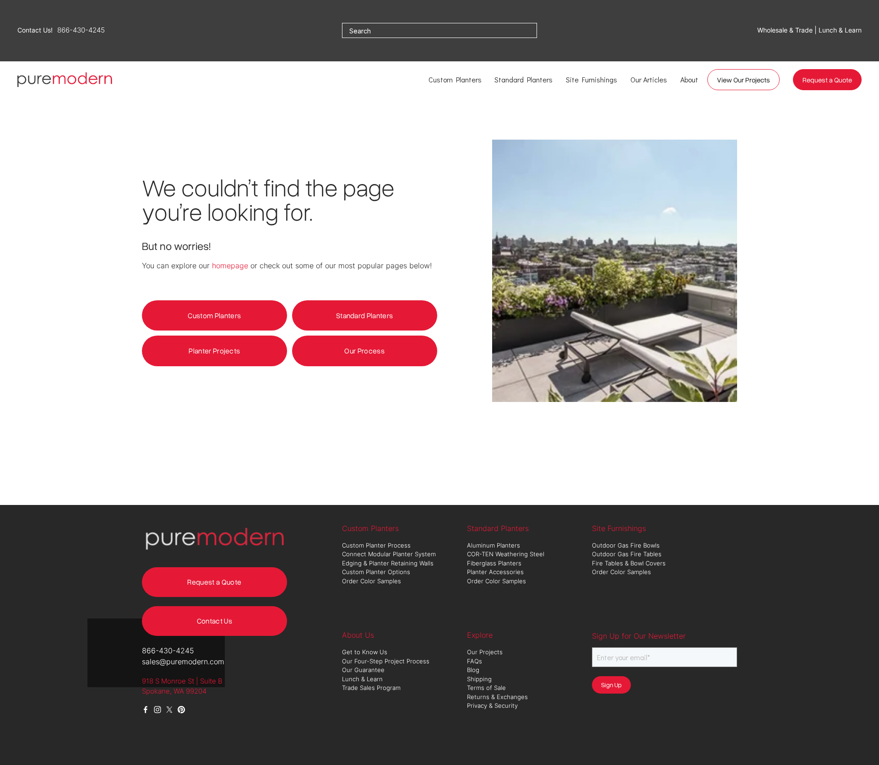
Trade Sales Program (372, 687)
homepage (230, 265)
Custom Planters (214, 315)
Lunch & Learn (362, 679)
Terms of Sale (486, 687)
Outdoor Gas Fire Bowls (627, 545)
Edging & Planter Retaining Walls (388, 563)
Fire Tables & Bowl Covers (629, 563)
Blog (473, 669)
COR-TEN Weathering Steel (506, 554)
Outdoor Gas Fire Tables (627, 554)
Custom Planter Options (376, 571)
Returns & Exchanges (497, 696)
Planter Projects (214, 350)
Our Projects (485, 652)
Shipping (479, 679)
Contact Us (214, 620)
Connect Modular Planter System (390, 554)
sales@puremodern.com (183, 661)
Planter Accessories (495, 571)
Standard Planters (364, 315)
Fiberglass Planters (495, 563)
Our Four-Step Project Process (386, 661)
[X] (169, 709)
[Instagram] (157, 709)
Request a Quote (827, 80)
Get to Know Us (365, 652)
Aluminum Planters (494, 545)
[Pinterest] (181, 709)
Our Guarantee (363, 669)
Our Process (364, 350)
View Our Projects (743, 80)
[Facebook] (145, 709)
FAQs (474, 661)
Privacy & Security (492, 705)
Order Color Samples (371, 581)
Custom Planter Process (376, 545)
